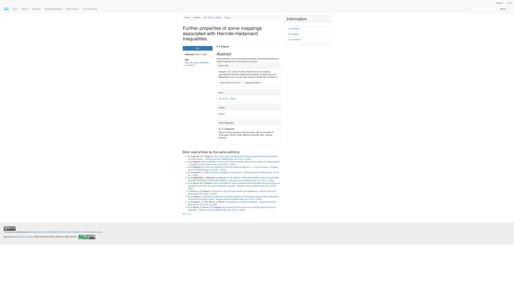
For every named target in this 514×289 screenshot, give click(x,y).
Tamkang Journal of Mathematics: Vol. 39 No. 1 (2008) (212, 164)
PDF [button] (198, 48)
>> (190, 213)
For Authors (294, 34)
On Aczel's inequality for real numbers (226, 172)
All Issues (37, 8)
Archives (197, 17)
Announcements (90, 8)
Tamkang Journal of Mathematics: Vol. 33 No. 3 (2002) (222, 209)
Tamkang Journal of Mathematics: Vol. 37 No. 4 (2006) (228, 159)
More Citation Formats (230, 82)
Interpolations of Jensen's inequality (242, 201)
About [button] (24, 8)
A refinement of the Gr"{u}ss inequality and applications (234, 191)
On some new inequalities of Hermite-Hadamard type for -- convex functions (235, 167)
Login (509, 2)
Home (15, 8)
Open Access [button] (72, 8)
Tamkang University (24, 236)
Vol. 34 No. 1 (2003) (212, 17)
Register (499, 2)
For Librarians (295, 39)
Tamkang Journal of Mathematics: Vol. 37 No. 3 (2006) (239, 199)
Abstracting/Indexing (53, 8)
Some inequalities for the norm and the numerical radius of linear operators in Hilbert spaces (240, 161)
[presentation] (251, 167)
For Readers (294, 28)
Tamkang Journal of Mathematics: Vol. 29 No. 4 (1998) (250, 180)
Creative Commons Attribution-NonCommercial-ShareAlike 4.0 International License (66, 232)
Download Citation (253, 82)
